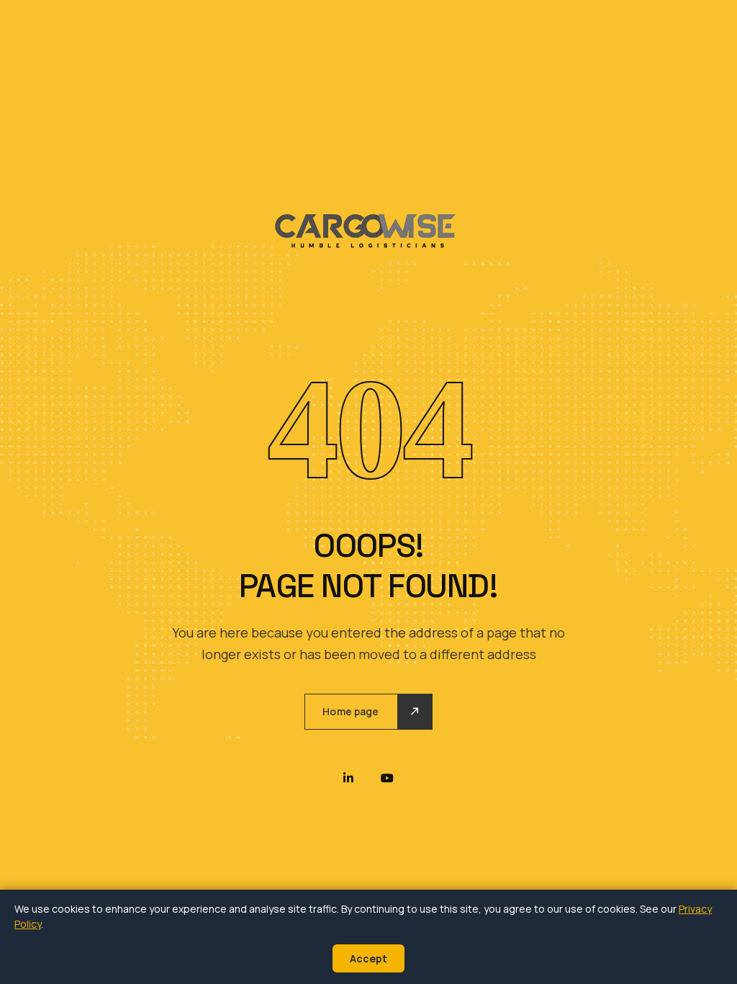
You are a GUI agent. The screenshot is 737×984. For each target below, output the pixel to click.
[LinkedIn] (348, 777)
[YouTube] (387, 777)
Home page (350, 711)
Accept (368, 958)
